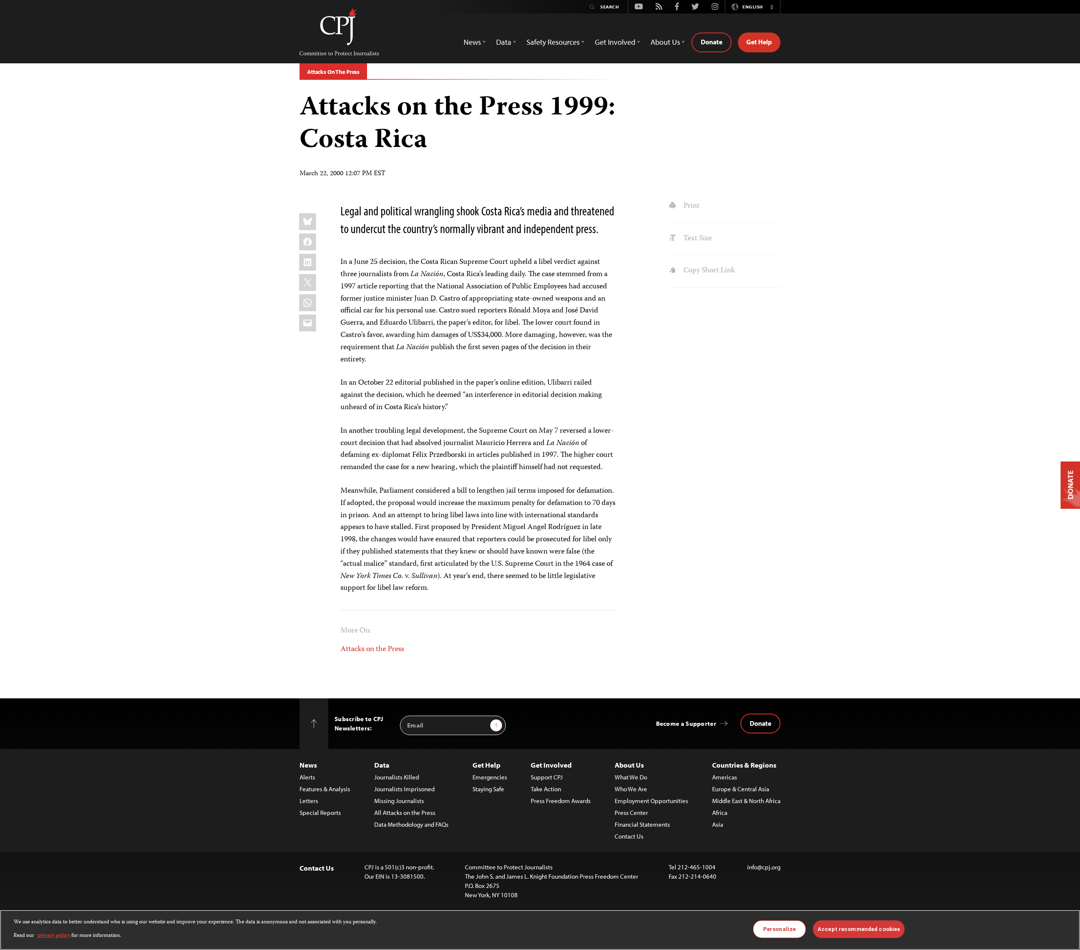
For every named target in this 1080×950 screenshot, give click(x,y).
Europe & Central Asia (740, 789)
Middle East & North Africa (746, 801)
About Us (629, 764)
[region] (540, 930)
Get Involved (551, 764)
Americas (724, 777)
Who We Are (631, 789)
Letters (309, 801)
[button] (771, 7)
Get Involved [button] (615, 42)
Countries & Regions (744, 764)
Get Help (759, 42)
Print (690, 206)
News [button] (472, 42)
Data (381, 764)
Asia (717, 824)
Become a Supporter (686, 723)
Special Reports (320, 813)
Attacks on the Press (372, 649)
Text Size (696, 238)
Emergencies (489, 777)
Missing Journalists (399, 801)
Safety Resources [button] (553, 42)
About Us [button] (665, 42)
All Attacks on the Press (404, 813)
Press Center (631, 813)
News (308, 764)
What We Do (631, 777)
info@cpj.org (763, 867)
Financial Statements (642, 824)
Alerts (307, 777)
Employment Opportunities (651, 801)
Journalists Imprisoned (404, 789)
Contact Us (629, 836)
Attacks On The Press (333, 72)
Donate (711, 42)
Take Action (546, 789)
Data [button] (503, 42)
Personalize (779, 929)
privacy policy (54, 935)
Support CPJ (547, 777)
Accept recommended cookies (859, 929)
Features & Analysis (325, 789)
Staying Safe (488, 789)
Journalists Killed (396, 777)
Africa (719, 813)
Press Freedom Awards (561, 801)
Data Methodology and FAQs (411, 824)
